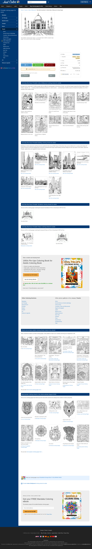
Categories (8, 6)
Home (2, 6)
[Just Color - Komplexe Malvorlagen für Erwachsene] (48, 536)
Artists (26, 6)
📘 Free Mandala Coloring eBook (8, 68)
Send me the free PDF (30, 511)
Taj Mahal (77, 58)
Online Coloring (48, 6)
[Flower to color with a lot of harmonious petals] (27, 441)
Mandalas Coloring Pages (41, 418)
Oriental (57, 316)
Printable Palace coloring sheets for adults (44, 226)
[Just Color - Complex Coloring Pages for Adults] (37, 536)
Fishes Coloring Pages (40, 383)
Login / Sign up (84, 1)
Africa (56, 301)
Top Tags (45, 533)
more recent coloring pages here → (34, 389)
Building (74, 56)
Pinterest (46, 530)
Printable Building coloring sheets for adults (44, 142)
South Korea (58, 319)
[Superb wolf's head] (69, 417)
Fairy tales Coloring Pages (41, 358)
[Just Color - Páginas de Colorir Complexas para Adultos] (51, 536)
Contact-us (49, 533)
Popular (20, 6)
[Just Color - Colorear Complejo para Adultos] (46, 536)
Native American (59, 313)
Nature (23, 308)
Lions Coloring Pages (26, 419)
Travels (25, 10)
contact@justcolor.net (86, 544)
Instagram (50, 530)
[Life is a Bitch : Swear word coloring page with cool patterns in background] (83, 409)
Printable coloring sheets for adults (35, 483)
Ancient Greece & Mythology (9, 33)
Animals (23, 306)
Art (22, 311)
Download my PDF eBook (30, 274)
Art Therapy (24, 303)
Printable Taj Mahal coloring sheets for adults (45, 204)
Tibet (56, 323)
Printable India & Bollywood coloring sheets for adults (47, 83)
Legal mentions (54, 533)
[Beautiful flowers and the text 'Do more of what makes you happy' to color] (83, 441)
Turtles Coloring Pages (54, 412)
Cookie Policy (60, 533)
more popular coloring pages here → (35, 451)
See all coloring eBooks (30, 279)
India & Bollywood (32, 10)
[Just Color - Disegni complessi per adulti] (43, 536)
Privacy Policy (49, 514)
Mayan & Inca (58, 311)
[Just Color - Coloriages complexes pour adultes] (41, 536)
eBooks (55, 6)
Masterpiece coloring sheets (26, 245)
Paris (56, 318)
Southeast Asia (58, 321)
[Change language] (90, 2)
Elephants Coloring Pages (69, 445)
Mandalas (24, 301)
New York (57, 314)
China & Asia (58, 304)
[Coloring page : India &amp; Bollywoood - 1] (55, 123)
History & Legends (26, 313)
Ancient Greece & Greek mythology (63, 303)
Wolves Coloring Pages (68, 421)
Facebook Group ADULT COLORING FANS (51, 477)
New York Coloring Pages (27, 348)
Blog (61, 6)
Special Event (25, 304)
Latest (15, 6)
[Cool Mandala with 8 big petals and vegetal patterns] (41, 437)
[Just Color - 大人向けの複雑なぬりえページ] (56, 536)
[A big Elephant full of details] (69, 441)
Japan (56, 309)
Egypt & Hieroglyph (59, 308)
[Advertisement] (38, 50)
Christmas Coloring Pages (55, 445)
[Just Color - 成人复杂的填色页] (53, 536)
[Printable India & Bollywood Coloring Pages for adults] (21, 483)
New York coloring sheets (26, 173)
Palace (78, 56)
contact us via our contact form (70, 544)
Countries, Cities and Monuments (62, 306)
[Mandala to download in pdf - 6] (41, 414)
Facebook (42, 530)
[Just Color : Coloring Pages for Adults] (12, 1)
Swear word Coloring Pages (83, 414)
